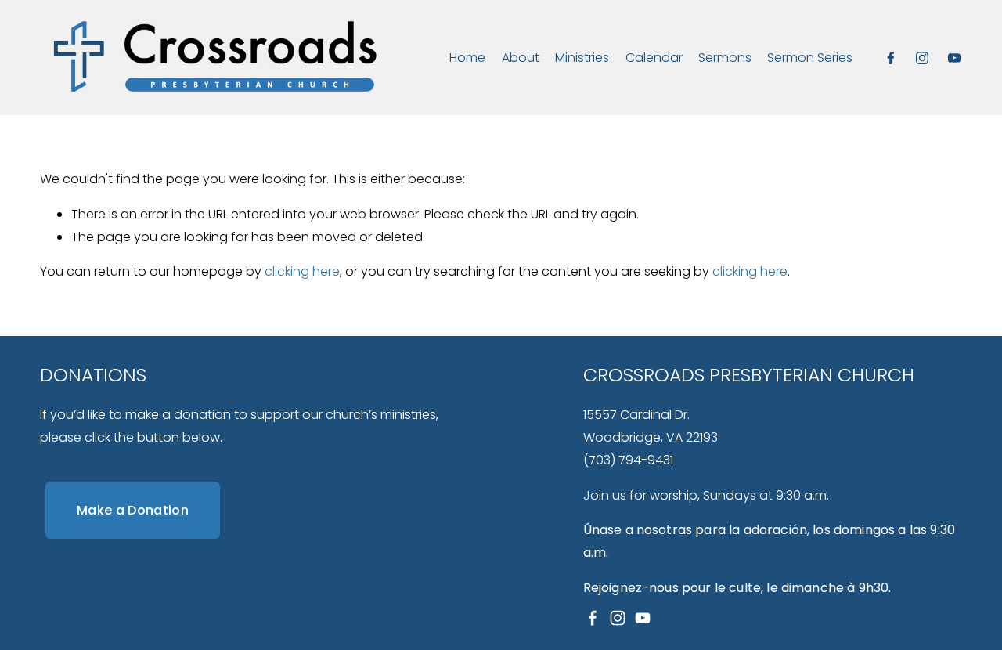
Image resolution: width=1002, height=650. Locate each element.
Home (467, 58)
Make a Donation (133, 510)
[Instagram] (922, 58)
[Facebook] (891, 58)
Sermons (725, 58)
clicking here (302, 271)
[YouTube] (954, 58)
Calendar (654, 58)
